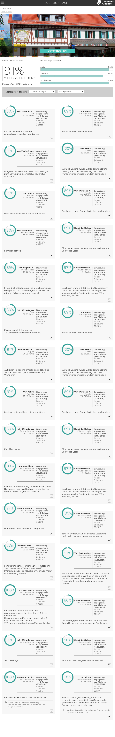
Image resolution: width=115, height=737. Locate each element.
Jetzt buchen (57, 51)
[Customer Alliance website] (105, 2)
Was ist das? (6, 12)
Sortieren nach (15, 91)
